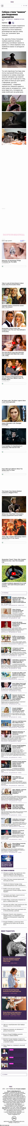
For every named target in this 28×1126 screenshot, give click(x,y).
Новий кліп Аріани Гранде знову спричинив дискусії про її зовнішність (19, 624)
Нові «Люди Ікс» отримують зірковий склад (18, 778)
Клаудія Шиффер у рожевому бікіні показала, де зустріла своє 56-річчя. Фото (18, 710)
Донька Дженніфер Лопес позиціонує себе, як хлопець (17, 1059)
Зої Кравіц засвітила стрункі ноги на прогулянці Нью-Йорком (19, 649)
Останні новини (7, 870)
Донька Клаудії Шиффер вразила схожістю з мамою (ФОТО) (19, 747)
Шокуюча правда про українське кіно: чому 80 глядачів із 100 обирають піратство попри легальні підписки (19, 600)
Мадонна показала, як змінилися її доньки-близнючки (18, 733)
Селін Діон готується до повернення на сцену (19, 819)
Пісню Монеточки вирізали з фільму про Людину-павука (12, 1013)
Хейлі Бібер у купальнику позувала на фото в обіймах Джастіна (19, 661)
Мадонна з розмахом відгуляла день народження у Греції (18, 832)
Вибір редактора (8, 931)
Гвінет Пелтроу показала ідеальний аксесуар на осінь (17, 611)
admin (10, 605)
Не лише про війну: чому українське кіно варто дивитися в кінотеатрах (19, 674)
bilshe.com (12, 1088)
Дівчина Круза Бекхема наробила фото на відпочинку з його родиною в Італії (17, 1066)
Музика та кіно (21, 605)
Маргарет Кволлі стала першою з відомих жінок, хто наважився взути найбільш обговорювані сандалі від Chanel (13, 697)
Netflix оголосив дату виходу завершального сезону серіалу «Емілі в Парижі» (18, 638)
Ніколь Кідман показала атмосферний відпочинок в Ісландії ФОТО (18, 845)
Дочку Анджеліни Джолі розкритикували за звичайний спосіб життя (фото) (16, 1052)
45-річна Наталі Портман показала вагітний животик (12, 990)
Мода (19, 618)
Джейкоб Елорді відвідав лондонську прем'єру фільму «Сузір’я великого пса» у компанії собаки (19, 764)
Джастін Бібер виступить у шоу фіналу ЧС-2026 (7, 864)
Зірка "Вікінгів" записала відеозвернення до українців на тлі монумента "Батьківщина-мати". (13, 792)
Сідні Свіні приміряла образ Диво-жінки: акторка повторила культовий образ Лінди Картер (13, 807)
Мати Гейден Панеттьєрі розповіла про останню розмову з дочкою (19, 685)
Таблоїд (19, 632)
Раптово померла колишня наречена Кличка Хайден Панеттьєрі (11, 960)
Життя (3, 19)
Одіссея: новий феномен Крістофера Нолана (19, 722)
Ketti (10, 618)
